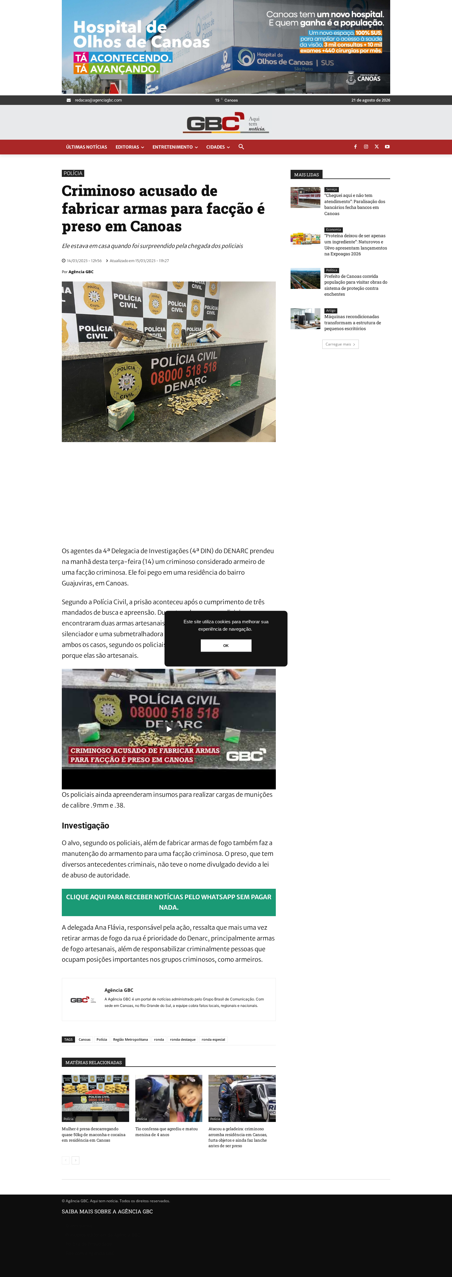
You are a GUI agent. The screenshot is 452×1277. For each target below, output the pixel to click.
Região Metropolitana (130, 1039)
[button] (241, 147)
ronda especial (213, 1039)
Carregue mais (338, 344)
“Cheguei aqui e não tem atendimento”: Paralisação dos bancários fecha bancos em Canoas (354, 204)
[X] (377, 147)
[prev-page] (65, 1160)
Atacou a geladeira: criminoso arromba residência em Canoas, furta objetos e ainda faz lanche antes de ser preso (237, 1137)
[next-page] (75, 1160)
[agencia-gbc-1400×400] (226, 92)
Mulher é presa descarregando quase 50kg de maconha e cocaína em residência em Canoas (93, 1134)
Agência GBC (81, 271)
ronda (159, 1039)
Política (331, 270)
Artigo (330, 311)
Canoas (84, 1039)
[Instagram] (366, 147)
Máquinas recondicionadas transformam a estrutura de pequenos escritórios (352, 322)
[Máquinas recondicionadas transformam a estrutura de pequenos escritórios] (305, 318)
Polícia (73, 173)
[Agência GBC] (83, 999)
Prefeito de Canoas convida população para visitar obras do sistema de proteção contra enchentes (355, 285)
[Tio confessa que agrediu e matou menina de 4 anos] (169, 1098)
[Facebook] (355, 147)
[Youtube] (387, 147)
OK (226, 645)
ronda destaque (183, 1039)
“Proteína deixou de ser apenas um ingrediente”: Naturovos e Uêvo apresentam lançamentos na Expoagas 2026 (355, 245)
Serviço (331, 189)
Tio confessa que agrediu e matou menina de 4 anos (166, 1131)
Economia (333, 230)
